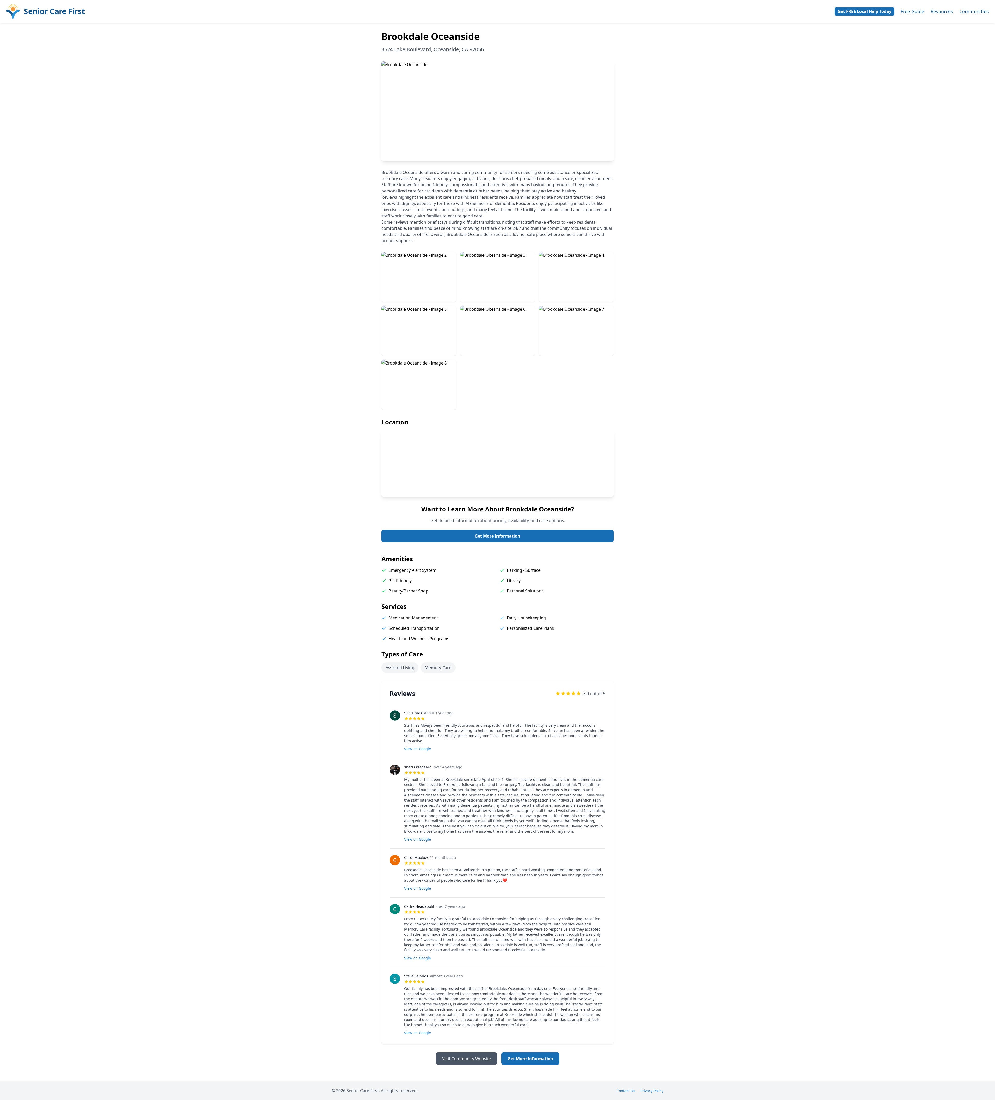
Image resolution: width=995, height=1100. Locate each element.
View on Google (417, 748)
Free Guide (912, 11)
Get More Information (497, 536)
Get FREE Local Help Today (864, 11)
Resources (941, 11)
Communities (974, 11)
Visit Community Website (466, 1058)
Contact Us (625, 1090)
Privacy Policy (651, 1090)
